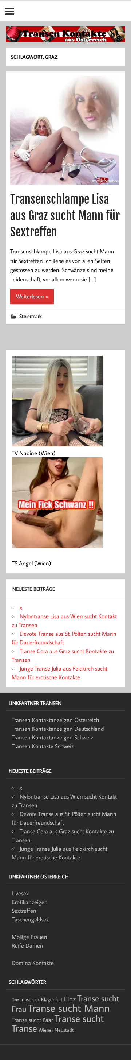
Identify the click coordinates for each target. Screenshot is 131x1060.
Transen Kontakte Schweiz (43, 746)
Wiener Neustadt (56, 1030)
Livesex (20, 893)
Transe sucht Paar (32, 1019)
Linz (70, 998)
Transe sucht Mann (69, 1008)
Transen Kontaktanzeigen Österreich (55, 719)
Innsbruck (30, 999)
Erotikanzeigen (30, 902)
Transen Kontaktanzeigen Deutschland (58, 728)
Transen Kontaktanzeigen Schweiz (52, 737)
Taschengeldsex (30, 919)
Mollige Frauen (29, 936)
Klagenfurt (52, 999)
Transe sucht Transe (58, 1023)
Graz (15, 999)
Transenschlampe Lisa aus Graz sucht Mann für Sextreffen (65, 215)
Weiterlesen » (32, 296)
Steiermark (30, 316)
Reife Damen (27, 945)
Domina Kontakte (33, 962)
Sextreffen (24, 910)
